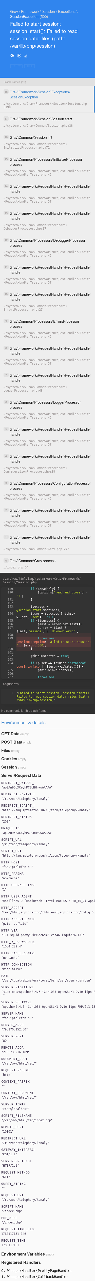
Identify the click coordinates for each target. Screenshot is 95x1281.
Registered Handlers (21, 1262)
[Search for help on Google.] (12, 55)
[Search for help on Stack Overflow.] (26, 55)
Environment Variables (23, 1254)
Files (5, 750)
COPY (16, 66)
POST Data (11, 742)
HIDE (29, 66)
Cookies (9, 758)
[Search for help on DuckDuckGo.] (19, 55)
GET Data (10, 734)
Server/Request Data (21, 775)
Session (9, 767)
